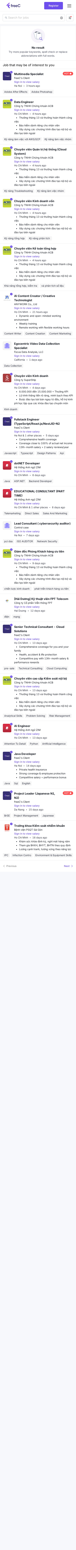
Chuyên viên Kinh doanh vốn (34, 201)
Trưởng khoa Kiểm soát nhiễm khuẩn (39, 825)
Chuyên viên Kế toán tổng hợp (35, 248)
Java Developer (25, 754)
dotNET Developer (27, 463)
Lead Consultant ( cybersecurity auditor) (42, 523)
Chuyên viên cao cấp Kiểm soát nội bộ (40, 678)
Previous (11, 865)
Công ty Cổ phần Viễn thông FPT (33, 602)
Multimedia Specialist (28, 74)
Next (67, 865)
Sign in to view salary (27, 81)
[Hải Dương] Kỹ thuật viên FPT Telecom (41, 599)
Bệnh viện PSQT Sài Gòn (28, 829)
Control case (21, 527)
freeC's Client (22, 77)
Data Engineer (24, 102)
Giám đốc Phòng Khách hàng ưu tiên (39, 551)
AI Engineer (22, 726)
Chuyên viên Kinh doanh (31, 376)
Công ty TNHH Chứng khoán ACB (33, 105)
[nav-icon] (69, 5)
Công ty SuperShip (25, 379)
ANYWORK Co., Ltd (25, 304)
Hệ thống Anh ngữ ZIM (27, 467)
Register (54, 5)
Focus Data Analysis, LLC (28, 351)
